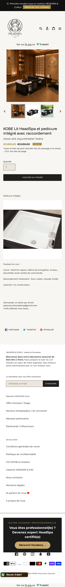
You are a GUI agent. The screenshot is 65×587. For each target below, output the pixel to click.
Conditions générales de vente (23, 446)
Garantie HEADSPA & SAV (19, 469)
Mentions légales (15, 485)
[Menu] (60, 28)
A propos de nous (15, 500)
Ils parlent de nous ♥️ (17, 493)
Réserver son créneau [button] (36, 7)
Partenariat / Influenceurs (20, 426)
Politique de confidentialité (21, 454)
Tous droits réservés (46, 573)
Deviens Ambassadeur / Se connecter (26, 410)
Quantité (7, 161)
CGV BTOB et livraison (18, 462)
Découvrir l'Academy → (32, 545)
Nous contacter (14, 477)
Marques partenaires (17, 418)
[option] (18, 111)
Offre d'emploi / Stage (18, 403)
